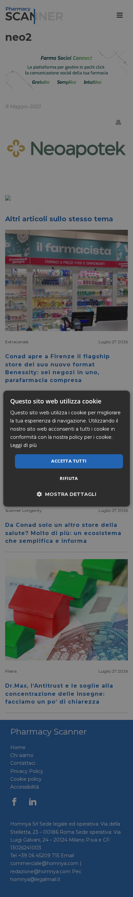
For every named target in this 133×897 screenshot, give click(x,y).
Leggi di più (23, 445)
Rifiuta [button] (69, 478)
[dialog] (66, 448)
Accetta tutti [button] (68, 461)
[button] (66, 494)
